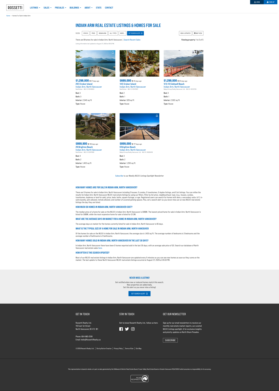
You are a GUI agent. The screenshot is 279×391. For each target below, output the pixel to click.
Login (258, 2)
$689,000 (126, 80)
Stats (98, 7)
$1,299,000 (170, 80)
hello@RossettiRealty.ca (91, 339)
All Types (113, 33)
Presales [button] (60, 7)
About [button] (88, 7)
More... (122, 33)
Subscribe (119, 176)
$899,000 (126, 143)
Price (93, 33)
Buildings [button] (75, 7)
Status (85, 33)
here (100, 248)
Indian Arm (102, 33)
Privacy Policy (118, 348)
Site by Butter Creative (103, 348)
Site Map (138, 348)
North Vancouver (94, 86)
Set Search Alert (138, 293)
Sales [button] (47, 7)
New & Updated (185, 33)
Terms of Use (129, 348)
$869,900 (82, 143)
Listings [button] (34, 7)
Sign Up (271, 2)
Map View (198, 33)
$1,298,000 (82, 80)
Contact (109, 7)
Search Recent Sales (132, 40)
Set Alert (134, 33)
